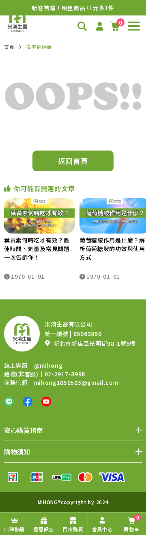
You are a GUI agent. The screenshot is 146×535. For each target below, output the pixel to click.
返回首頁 (73, 160)
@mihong (48, 365)
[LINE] (9, 401)
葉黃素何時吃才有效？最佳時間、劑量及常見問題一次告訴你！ (37, 248)
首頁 (9, 46)
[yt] (46, 401)
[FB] (27, 401)
